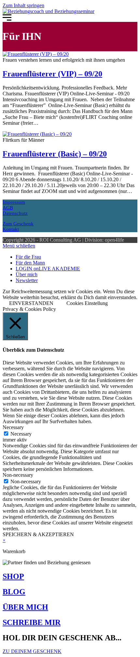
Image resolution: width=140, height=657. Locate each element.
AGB (8, 207)
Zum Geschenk (18, 223)
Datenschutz (15, 213)
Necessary (21, 434)
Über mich (26, 274)
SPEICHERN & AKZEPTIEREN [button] (38, 534)
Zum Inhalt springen (23, 5)
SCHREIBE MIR (32, 622)
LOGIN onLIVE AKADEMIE (48, 268)
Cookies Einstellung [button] (87, 303)
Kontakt (11, 229)
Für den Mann (30, 262)
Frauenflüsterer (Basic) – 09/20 (55, 154)
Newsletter (27, 280)
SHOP (13, 576)
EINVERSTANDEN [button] (31, 303)
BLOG (14, 591)
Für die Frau (28, 257)
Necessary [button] (13, 427)
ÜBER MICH (25, 607)
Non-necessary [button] (18, 475)
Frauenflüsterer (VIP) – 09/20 (52, 74)
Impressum (14, 202)
